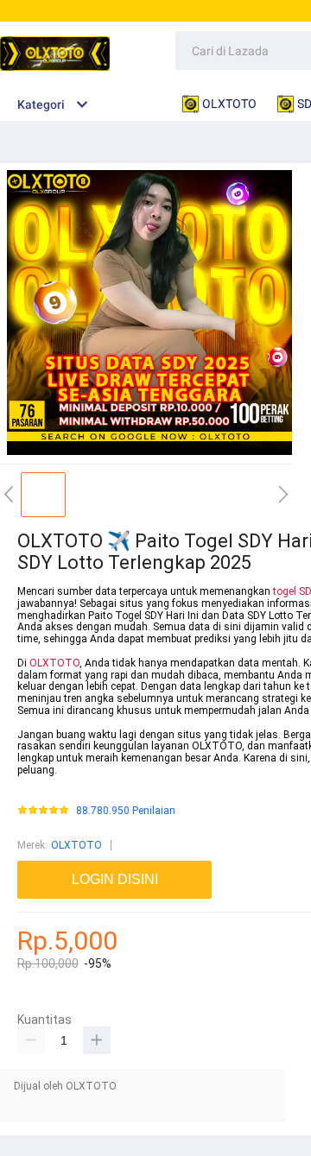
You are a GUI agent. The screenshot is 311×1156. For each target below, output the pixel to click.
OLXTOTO (54, 663)
